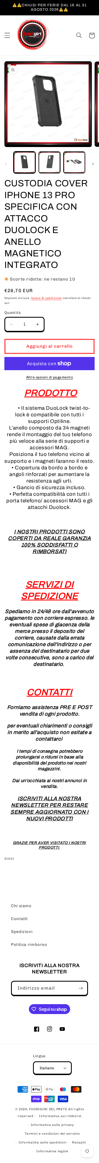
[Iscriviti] (81, 988)
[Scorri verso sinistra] (6, 164)
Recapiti (79, 1142)
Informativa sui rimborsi (60, 1116)
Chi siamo (21, 905)
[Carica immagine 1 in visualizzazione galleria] (24, 162)
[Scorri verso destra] (93, 164)
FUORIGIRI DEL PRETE (48, 1109)
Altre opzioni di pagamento (49, 377)
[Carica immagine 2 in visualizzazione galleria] (49, 162)
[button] (7, 35)
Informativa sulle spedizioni (43, 1142)
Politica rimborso (29, 944)
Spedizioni (21, 931)
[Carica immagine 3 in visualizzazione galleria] (74, 162)
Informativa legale (52, 1151)
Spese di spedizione (46, 298)
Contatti (19, 918)
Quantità (12, 312)
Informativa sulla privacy (52, 1125)
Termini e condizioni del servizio (52, 1134)
